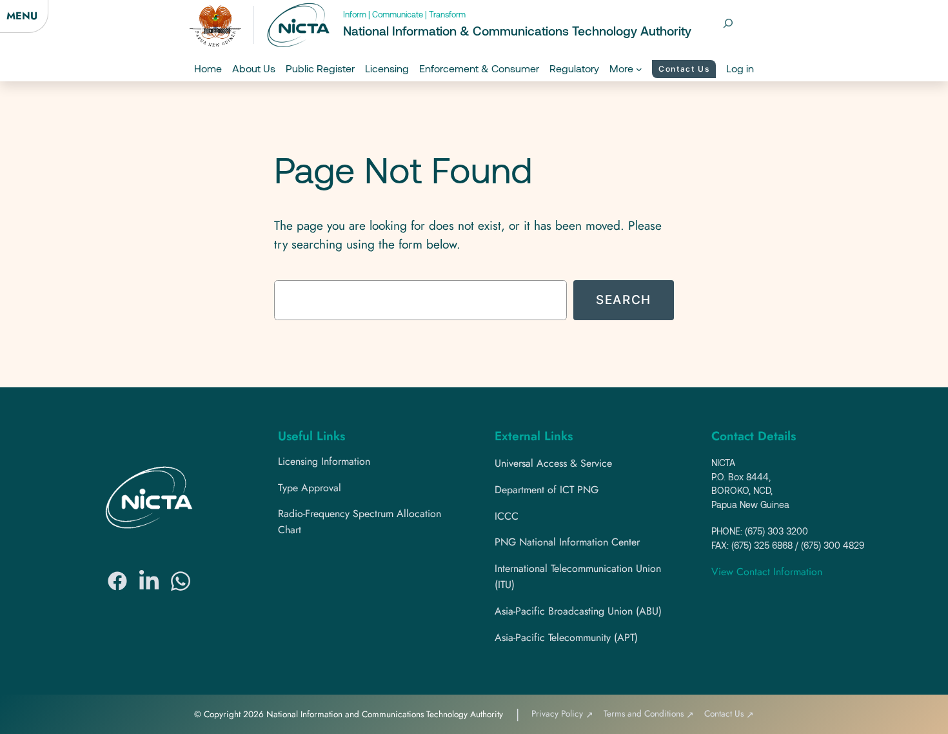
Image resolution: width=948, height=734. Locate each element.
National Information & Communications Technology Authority (517, 30)
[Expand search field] (728, 23)
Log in (740, 68)
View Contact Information (766, 571)
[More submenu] (639, 69)
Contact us (683, 69)
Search (623, 299)
